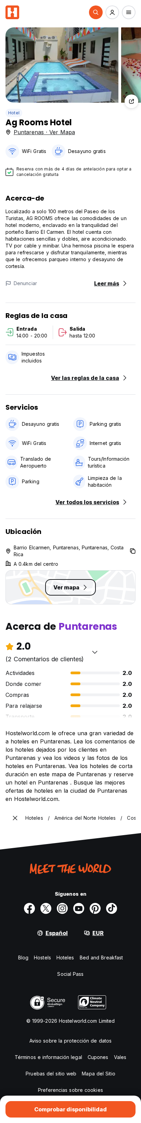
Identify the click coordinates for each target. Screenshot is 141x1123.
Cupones (98, 1057)
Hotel (14, 112)
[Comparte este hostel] (131, 101)
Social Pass (70, 974)
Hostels (42, 957)
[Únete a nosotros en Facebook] (29, 908)
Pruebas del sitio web (51, 1073)
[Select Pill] (96, 12)
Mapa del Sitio (98, 1073)
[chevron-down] (95, 652)
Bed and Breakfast (101, 957)
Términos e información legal (48, 1057)
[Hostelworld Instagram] (62, 908)
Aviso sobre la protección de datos (70, 1041)
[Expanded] (15, 818)
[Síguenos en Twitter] (45, 908)
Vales (120, 1057)
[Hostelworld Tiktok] (111, 908)
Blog (23, 957)
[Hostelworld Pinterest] (95, 908)
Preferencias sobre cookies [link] (70, 1090)
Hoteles (65, 957)
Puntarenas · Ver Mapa (44, 132)
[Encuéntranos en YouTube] (78, 908)
